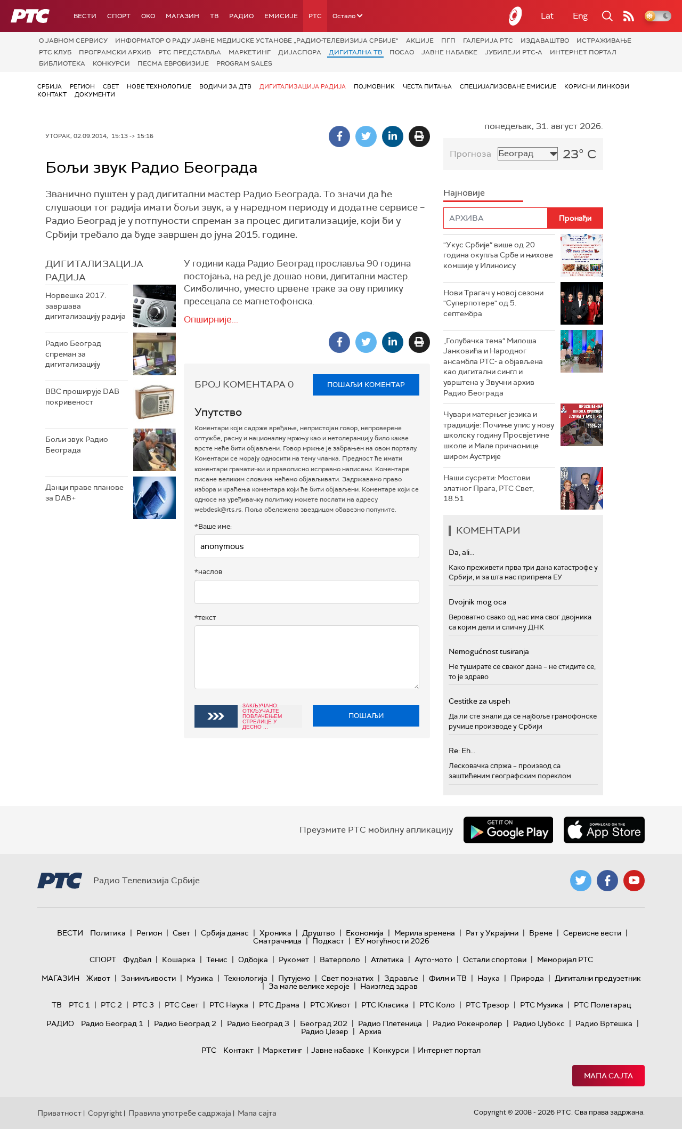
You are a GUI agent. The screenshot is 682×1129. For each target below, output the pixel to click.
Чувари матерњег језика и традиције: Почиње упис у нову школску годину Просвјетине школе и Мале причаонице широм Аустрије (498, 435)
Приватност (59, 1113)
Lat (547, 15)
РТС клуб (55, 52)
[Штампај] (419, 136)
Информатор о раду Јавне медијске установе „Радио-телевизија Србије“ (257, 40)
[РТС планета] (516, 16)
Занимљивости (148, 978)
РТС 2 (111, 1005)
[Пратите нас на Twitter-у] (580, 880)
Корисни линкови (596, 86)
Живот (98, 978)
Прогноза (470, 153)
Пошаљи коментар (366, 384)
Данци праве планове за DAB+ (84, 492)
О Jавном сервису (73, 40)
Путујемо (294, 978)
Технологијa (245, 978)
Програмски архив (115, 52)
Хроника (275, 933)
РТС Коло (437, 1005)
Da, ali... (461, 552)
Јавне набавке (449, 52)
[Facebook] (339, 136)
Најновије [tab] (464, 192)
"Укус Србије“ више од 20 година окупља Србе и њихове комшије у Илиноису (498, 255)
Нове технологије (159, 86)
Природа (527, 978)
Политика (108, 933)
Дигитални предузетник (598, 978)
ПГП (448, 40)
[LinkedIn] (392, 136)
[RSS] (628, 16)
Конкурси (111, 63)
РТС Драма (279, 1005)
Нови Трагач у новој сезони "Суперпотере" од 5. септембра (493, 303)
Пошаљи (366, 715)
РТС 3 (143, 1005)
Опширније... (211, 319)
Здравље (401, 978)
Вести (85, 16)
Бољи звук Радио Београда (76, 444)
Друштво (318, 933)
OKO (148, 16)
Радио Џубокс (539, 1023)
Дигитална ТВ (355, 52)
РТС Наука (228, 1005)
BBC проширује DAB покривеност (82, 396)
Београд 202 (323, 1023)
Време (541, 933)
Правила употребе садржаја (179, 1113)
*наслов (208, 571)
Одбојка (253, 959)
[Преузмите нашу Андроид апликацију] (508, 830)
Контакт (52, 94)
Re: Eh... (462, 750)
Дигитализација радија (302, 86)
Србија (49, 86)
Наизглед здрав (389, 986)
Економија (365, 933)
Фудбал (137, 959)
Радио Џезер (324, 1031)
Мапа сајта (608, 1075)
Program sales (244, 63)
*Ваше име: (213, 526)
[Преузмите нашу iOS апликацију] (604, 830)
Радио (241, 16)
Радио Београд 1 (112, 1023)
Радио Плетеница (390, 1023)
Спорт (119, 16)
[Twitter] (366, 136)
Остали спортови (494, 959)
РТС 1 (79, 1005)
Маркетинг (250, 52)
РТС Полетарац (602, 1005)
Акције (420, 40)
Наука (488, 978)
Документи (95, 94)
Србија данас (225, 933)
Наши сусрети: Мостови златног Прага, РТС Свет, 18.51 (488, 488)
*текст (205, 617)
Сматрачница (277, 941)
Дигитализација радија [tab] (94, 270)
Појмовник (374, 86)
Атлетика (387, 959)
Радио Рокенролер (467, 1023)
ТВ (214, 16)
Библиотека (62, 63)
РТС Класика (385, 1005)
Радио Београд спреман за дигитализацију (73, 353)
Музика (199, 978)
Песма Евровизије (173, 63)
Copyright (105, 1113)
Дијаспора (299, 52)
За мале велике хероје (309, 986)
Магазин (182, 16)
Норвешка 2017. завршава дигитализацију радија (85, 306)
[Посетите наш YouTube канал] (634, 880)
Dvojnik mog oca (478, 602)
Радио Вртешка (603, 1023)
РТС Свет (182, 1005)
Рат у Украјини (492, 933)
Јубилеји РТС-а (513, 52)
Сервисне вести (592, 933)
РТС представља (189, 52)
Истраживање (604, 40)
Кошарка (179, 959)
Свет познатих (347, 978)
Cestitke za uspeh (479, 701)
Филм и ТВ (448, 978)
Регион (82, 86)
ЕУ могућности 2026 (392, 941)
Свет (111, 86)
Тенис (217, 959)
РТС (315, 16)
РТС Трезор (487, 1005)
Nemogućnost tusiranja (489, 651)
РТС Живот (330, 1005)
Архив (370, 1031)
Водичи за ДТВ (225, 86)
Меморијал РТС (565, 959)
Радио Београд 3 (258, 1023)
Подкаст (328, 941)
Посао (401, 52)
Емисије (281, 16)
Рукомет (294, 959)
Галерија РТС (488, 40)
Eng (580, 15)
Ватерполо (340, 959)
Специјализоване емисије (508, 86)
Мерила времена (424, 933)
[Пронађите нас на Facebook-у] (607, 880)
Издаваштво (545, 40)
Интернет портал (583, 52)
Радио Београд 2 (185, 1023)
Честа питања (427, 86)
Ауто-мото (433, 959)
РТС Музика (541, 1005)
